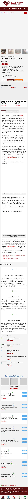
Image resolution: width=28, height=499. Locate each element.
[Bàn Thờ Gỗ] (14, 3)
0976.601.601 (3, 432)
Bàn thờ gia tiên (11, 56)
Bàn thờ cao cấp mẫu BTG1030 (10, 258)
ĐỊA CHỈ (21, 8)
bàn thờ (21, 115)
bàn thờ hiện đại (12, 157)
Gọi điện (24, 395)
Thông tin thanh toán (12, 111)
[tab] (3, 111)
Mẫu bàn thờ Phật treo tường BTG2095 (15, 344)
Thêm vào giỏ (10, 80)
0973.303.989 (3, 398)
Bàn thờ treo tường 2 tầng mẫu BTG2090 (7, 102)
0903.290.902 (3, 421)
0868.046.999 (3, 467)
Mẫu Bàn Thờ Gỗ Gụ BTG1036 (13, 350)
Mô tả (3, 111)
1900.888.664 (3, 456)
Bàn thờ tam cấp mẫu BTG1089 (13, 338)
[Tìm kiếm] (14, 9)
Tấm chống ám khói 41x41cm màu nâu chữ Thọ (16, 356)
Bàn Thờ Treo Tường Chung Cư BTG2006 (20, 102)
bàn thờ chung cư (11, 246)
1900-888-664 (14, 388)
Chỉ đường (24, 392)
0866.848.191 (3, 409)
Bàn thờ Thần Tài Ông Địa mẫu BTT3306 (15, 362)
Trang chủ (3, 56)
